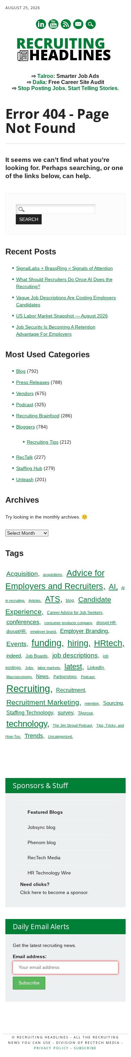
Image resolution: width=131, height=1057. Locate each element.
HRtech (108, 643)
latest (73, 666)
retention (92, 703)
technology (26, 723)
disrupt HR (106, 622)
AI (112, 586)
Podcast (24, 404)
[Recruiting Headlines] (65, 59)
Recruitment (70, 690)
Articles (35, 601)
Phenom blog (42, 842)
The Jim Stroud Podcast (72, 725)
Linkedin (41, 24)
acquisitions (52, 575)
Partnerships (65, 676)
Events (16, 643)
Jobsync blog (41, 827)
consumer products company (68, 623)
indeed (13, 656)
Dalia (39, 82)
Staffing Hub (29, 468)
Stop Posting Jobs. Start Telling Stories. (68, 88)
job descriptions (75, 655)
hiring (78, 643)
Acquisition (22, 573)
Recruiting (28, 688)
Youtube (53, 24)
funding (46, 643)
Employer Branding (84, 631)
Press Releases (32, 382)
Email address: (30, 956)
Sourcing (113, 703)
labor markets (49, 668)
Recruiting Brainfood (37, 415)
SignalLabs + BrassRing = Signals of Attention (64, 268)
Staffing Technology (29, 713)
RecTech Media (44, 857)
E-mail (78, 24)
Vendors (25, 393)
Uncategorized (60, 736)
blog (70, 600)
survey (65, 713)
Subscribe (85, 1048)
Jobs (29, 668)
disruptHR (16, 631)
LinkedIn (95, 667)
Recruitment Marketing (42, 702)
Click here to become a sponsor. (54, 892)
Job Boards (37, 656)
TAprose (85, 713)
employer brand (43, 632)
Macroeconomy (19, 677)
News (42, 676)
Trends (34, 735)
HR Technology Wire (49, 872)
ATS (52, 599)
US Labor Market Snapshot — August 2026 (62, 315)
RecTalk (24, 457)
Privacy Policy (51, 1048)
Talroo (45, 76)
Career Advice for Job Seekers (74, 612)
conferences (22, 622)
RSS (66, 24)
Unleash (25, 479)
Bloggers (25, 426)
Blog (21, 371)
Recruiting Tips (42, 442)
